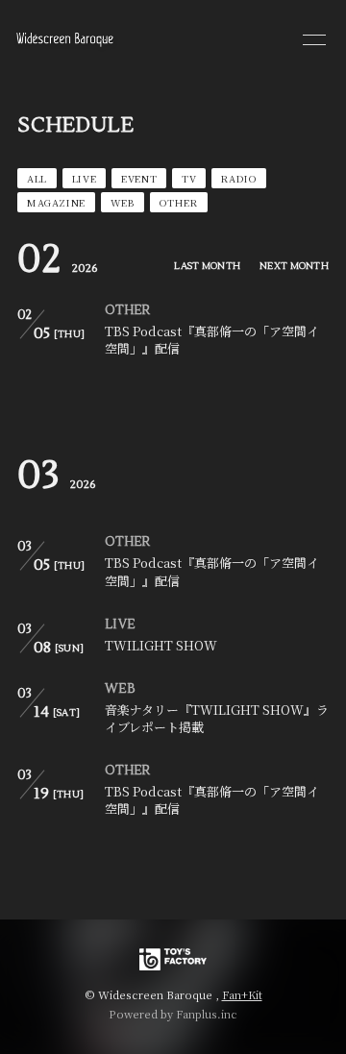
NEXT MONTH (294, 265)
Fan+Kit (242, 994)
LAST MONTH (207, 265)
